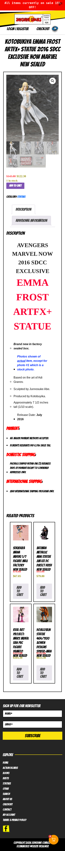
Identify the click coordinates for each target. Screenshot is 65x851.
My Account (9, 814)
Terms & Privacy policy (14, 820)
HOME (5, 762)
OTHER (6, 788)
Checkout (7, 804)
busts (6, 778)
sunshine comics (41, 842)
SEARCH (6, 794)
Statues (21, 196)
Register (23, 29)
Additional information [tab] (31, 221)
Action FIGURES (10, 768)
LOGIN (10, 29)
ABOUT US (7, 799)
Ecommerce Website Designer (33, 846)
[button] (52, 81)
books (6, 773)
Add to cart (15, 185)
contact (7, 809)
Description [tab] (23, 209)
